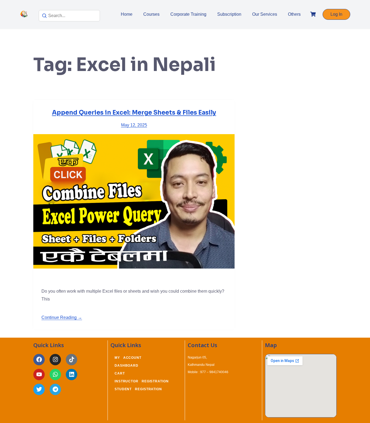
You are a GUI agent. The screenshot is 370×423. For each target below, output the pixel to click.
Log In (336, 14)
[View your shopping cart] (313, 14)
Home (126, 14)
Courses (151, 14)
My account (128, 358)
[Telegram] (55, 389)
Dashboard (126, 365)
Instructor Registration (142, 381)
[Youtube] (39, 374)
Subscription (229, 14)
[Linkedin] (71, 374)
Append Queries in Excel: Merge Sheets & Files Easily (134, 112)
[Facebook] (39, 359)
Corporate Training (188, 14)
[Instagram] (55, 359)
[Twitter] (39, 389)
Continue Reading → (61, 317)
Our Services (264, 14)
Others (294, 14)
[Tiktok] (71, 359)
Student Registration (138, 389)
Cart (120, 373)
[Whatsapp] (55, 374)
